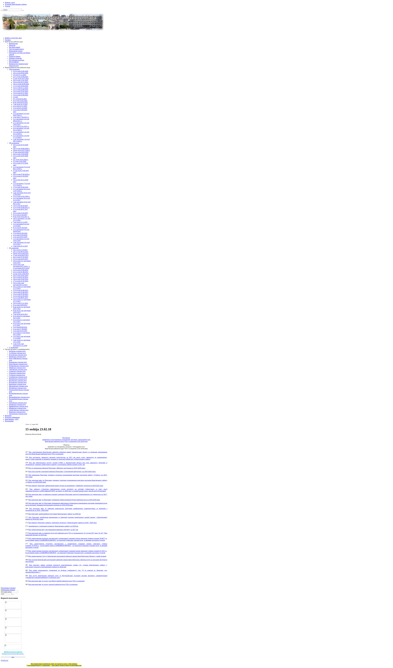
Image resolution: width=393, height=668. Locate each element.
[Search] (1, 10)
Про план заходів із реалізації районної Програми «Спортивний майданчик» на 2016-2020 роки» (62, 471)
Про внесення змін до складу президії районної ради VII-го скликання (52, 584)
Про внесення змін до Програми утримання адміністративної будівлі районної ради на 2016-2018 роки (64, 500)
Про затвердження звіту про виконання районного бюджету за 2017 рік (53, 529)
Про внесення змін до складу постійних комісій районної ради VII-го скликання (56, 581)
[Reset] (23, 10)
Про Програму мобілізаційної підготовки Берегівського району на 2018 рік (54, 514)
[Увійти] (13, 594)
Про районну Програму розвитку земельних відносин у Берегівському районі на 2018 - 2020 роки (62, 523)
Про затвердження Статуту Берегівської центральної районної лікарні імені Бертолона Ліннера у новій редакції (67, 556)
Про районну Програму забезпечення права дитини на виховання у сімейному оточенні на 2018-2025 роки (65, 485)
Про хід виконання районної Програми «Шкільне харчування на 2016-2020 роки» (57, 468)
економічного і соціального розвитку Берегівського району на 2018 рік (53, 526)
